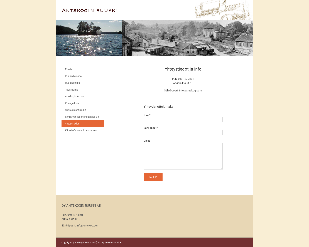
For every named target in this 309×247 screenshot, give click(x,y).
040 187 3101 (186, 79)
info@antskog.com (190, 90)
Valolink (117, 242)
